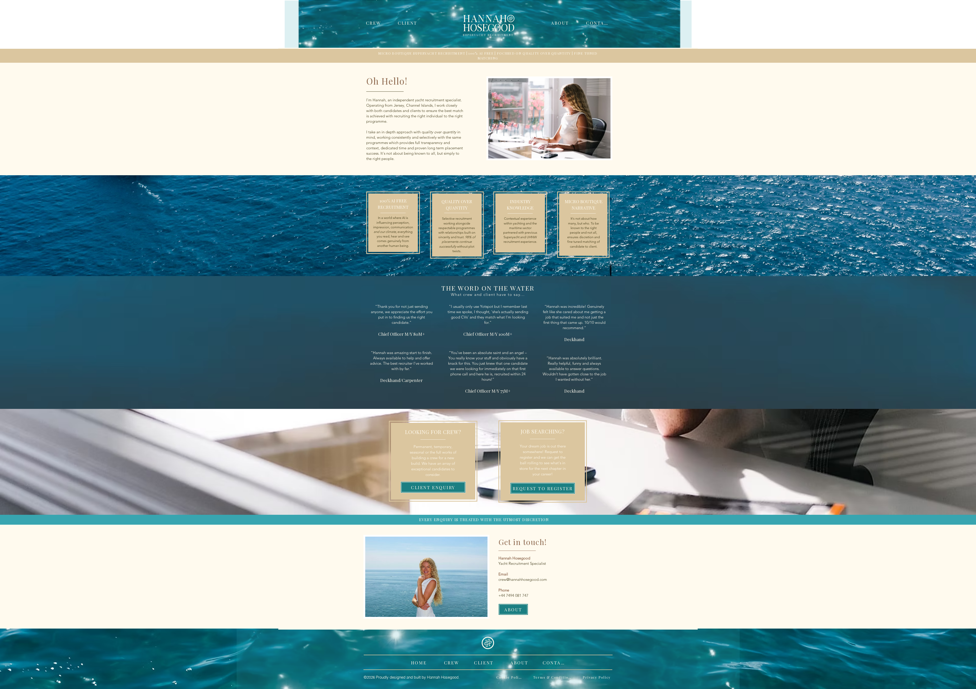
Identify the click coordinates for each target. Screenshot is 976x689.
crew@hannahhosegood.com (522, 579)
